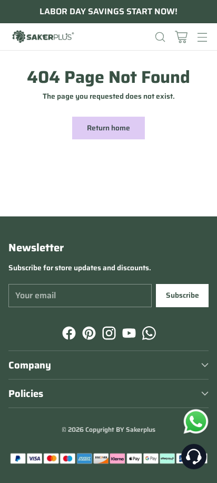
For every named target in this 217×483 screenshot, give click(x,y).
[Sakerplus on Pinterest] (88, 334)
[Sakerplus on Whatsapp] (148, 334)
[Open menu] (202, 37)
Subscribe (182, 295)
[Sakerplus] (42, 37)
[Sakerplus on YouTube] (128, 334)
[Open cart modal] (181, 37)
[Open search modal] (160, 37)
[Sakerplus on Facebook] (68, 334)
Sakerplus (140, 429)
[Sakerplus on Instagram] (108, 334)
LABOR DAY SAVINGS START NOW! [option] (108, 11)
